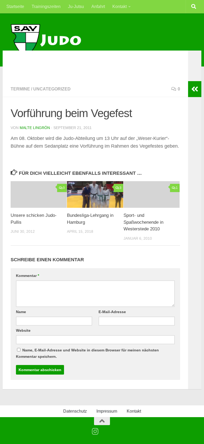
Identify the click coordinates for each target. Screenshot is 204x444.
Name (21, 312)
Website (23, 330)
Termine (20, 89)
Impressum (106, 411)
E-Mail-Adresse (112, 312)
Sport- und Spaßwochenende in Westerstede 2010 (143, 222)
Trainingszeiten (46, 6)
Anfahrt (98, 6)
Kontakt (119, 6)
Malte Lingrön (35, 128)
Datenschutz (75, 411)
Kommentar (27, 275)
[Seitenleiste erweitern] (194, 89)
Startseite (15, 6)
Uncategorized (52, 89)
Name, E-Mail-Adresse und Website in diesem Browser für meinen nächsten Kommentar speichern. (87, 353)
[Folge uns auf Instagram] (95, 431)
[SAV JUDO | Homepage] (46, 40)
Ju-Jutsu (76, 6)
